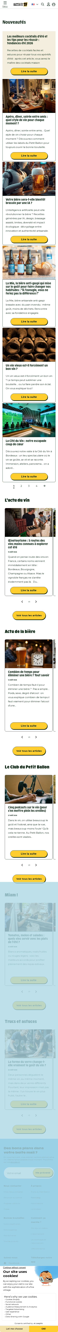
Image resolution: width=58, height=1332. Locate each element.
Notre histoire (37, 1203)
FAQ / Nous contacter (13, 1192)
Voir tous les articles (29, 615)
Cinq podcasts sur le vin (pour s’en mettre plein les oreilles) (27, 809)
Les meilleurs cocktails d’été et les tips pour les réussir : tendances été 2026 (27, 40)
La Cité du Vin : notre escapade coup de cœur (26, 442)
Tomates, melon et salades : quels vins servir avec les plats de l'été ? (28, 939)
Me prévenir (43, 1172)
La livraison (36, 1209)
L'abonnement (37, 1234)
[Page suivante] (44, 486)
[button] (5, 4)
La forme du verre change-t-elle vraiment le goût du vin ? (27, 1063)
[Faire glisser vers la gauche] (22, 601)
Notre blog (35, 1197)
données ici (15, 1162)
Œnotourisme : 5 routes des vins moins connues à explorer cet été (28, 544)
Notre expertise (10, 1230)
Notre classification (12, 1224)
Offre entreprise (38, 1249)
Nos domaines (10, 1235)
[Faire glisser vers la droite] (35, 601)
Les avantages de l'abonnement (38, 1241)
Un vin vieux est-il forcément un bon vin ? (27, 367)
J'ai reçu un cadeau (39, 1228)
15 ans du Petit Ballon (40, 1192)
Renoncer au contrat (13, 1197)
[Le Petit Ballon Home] (21, 4)
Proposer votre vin (12, 1203)
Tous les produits (11, 1241)
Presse (6, 1209)
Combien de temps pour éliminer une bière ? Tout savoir (28, 673)
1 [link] (13, 485)
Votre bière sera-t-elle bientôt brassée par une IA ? (25, 201)
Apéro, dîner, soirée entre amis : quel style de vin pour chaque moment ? (27, 120)
